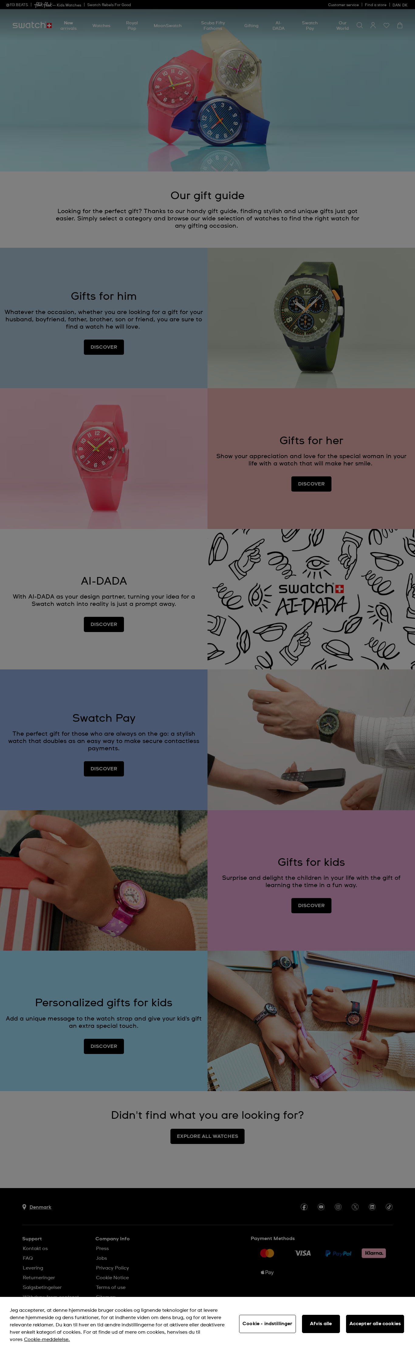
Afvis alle (321, 1323)
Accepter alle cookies (375, 1323)
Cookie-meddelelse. (47, 1339)
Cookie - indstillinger (267, 1323)
